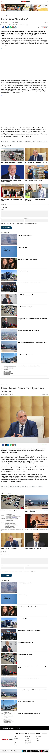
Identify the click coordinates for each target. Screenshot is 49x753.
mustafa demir (27, 141)
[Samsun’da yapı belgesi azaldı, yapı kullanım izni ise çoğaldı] (9, 339)
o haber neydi (24, 486)
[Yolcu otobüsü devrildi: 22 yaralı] (9, 280)
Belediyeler (46, 22)
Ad (1, 218)
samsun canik (40, 486)
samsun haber (40, 141)
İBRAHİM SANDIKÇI (16, 486)
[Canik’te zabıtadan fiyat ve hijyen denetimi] (36, 172)
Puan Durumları (27, 744)
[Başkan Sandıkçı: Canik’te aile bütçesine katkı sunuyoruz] (36, 154)
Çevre (15, 740)
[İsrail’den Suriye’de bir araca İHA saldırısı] (9, 244)
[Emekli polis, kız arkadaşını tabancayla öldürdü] (9, 363)
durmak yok (13, 141)
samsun (34, 141)
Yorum (2, 209)
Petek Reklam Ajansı (12, 750)
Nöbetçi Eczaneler (28, 742)
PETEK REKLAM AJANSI (32, 486)
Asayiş (15, 736)
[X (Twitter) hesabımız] (17, 728)
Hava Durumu (27, 736)
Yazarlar (37, 740)
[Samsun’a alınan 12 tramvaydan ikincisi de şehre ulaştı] (12, 154)
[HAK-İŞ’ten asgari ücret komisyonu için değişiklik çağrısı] (36, 521)
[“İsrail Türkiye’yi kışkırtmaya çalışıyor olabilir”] (9, 303)
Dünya (15, 742)
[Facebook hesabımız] (15, 728)
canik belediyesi (4, 486)
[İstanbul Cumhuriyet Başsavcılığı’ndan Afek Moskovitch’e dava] (9, 375)
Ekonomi (15, 745)
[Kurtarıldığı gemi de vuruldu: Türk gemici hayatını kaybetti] (9, 268)
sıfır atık (46, 141)
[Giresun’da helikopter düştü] (9, 256)
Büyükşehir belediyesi (5, 141)
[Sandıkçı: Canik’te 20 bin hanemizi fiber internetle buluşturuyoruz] (36, 191)
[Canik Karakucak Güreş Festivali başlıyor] (12, 540)
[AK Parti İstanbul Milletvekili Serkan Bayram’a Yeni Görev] (36, 540)
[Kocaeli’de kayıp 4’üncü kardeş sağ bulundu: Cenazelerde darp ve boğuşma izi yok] (9, 351)
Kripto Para (27, 738)
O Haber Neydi (38, 736)
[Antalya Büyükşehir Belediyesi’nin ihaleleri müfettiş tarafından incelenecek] (12, 172)
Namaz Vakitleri (27, 740)
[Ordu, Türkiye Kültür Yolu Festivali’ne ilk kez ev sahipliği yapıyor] (9, 292)
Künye (37, 738)
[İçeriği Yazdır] (15, 27)
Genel (47, 394)
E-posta (27, 218)
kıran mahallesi (20, 141)
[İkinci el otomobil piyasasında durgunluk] (9, 315)
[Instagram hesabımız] (19, 728)
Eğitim (15, 744)
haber (11, 486)
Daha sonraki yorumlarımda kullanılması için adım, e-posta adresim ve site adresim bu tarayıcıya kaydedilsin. (19, 223)
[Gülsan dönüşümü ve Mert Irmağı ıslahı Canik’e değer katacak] (12, 191)
